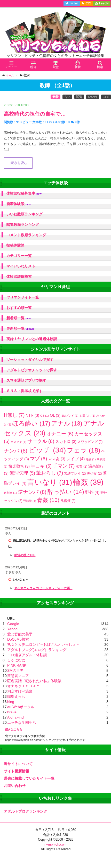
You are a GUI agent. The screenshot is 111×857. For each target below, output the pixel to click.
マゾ (38, 458)
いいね (92, 97)
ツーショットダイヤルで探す (29, 359)
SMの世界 (15, 670)
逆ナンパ (32, 492)
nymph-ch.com (55, 844)
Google (13, 624)
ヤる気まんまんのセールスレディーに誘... (43, 588)
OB (44, 415)
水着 (81, 466)
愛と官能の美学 (20, 634)
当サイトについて (18, 764)
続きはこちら (13, 729)
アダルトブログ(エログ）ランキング (36, 650)
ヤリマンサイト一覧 (22, 297)
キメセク (18, 441)
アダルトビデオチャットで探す (31, 370)
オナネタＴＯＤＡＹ (23, 686)
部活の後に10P (24, 555)
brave (12, 712)
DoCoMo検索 (18, 639)
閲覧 (79, 97)
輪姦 (88, 482)
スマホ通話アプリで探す (26, 380)
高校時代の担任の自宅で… (35, 114)
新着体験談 (18, 204)
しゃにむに (16, 660)
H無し (14, 415)
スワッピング (89, 442)
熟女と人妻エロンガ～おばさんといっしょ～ (43, 644)
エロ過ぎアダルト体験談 (27, 655)
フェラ (83, 450)
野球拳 (29, 500)
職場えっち (16, 696)
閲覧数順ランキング (22, 224)
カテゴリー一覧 (19, 255)
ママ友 (56, 459)
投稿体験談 (15, 245)
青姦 (48, 500)
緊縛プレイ (75, 473)
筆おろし (49, 473)
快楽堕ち (19, 466)
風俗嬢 (67, 501)
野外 (92, 492)
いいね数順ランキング (24, 214)
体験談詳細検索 (19, 276)
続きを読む (19, 163)
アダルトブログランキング (25, 811)
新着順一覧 (18, 318)
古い (67, 97)
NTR (32, 415)
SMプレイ (69, 415)
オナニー (59, 433)
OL (55, 415)
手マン (64, 466)
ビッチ (47, 450)
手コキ (41, 466)
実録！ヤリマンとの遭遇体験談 (31, 339)
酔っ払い (65, 491)
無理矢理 (22, 473)
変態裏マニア (18, 676)
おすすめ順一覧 (19, 307)
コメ (106, 97)
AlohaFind (15, 717)
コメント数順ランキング (26, 235)
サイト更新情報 (16, 771)
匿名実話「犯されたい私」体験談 (34, 681)
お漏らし (87, 415)
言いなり (49, 482)
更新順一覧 (20, 328)
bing (10, 702)
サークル (40, 441)
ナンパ (15, 451)
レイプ (75, 458)
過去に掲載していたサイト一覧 (29, 778)
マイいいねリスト (20, 266)
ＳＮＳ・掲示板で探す (24, 391)
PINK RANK (16, 665)
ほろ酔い (31, 423)
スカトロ (65, 441)
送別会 (10, 492)
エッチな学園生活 (21, 722)
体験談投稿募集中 (24, 193)
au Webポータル (20, 707)
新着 (55, 97)
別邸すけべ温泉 (20, 691)
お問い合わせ (15, 785)
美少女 (94, 473)
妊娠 (91, 459)
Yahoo (12, 629)
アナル (66, 423)
